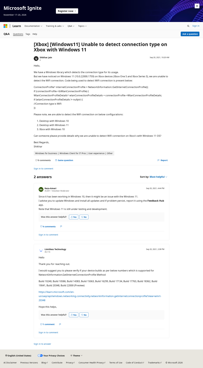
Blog (43, 362)
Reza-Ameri (50, 188)
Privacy (69, 362)
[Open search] (188, 26)
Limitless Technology (55, 249)
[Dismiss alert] (197, 6)
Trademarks (154, 362)
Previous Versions (29, 362)
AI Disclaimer (10, 362)
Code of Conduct (134, 362)
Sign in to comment (43, 168)
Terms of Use (115, 362)
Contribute (57, 362)
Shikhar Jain (46, 57)
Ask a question (190, 34)
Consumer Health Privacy (91, 362)
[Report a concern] (61, 226)
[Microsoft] (5, 26)
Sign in (195, 25)
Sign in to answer (42, 343)
